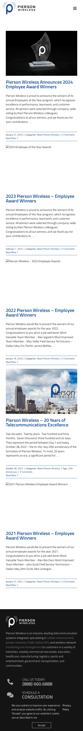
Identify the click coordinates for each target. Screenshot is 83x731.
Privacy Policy (67, 707)
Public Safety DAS (38, 642)
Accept (41, 725)
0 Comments (68, 134)
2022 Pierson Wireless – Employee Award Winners (40, 312)
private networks (16, 642)
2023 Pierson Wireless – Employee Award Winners (40, 198)
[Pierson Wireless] (20, 617)
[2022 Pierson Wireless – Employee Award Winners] (41, 281)
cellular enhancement (60, 638)
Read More (11, 138)
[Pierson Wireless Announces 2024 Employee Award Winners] (41, 53)
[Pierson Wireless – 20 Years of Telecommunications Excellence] (41, 391)
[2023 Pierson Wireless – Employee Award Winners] (41, 167)
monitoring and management (24, 647)
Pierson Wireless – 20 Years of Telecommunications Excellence (37, 422)
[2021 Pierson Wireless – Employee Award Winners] (41, 504)
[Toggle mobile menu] (75, 8)
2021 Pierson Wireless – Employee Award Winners (40, 535)
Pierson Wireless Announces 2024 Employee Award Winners (39, 84)
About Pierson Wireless (48, 134)
